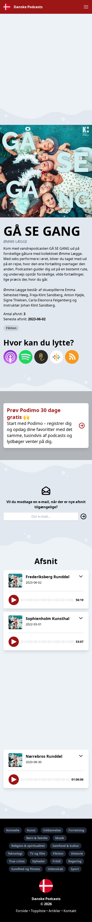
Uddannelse (52, 830)
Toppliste (38, 910)
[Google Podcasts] (56, 357)
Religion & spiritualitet (28, 846)
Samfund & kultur (65, 846)
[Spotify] (25, 357)
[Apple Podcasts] (10, 357)
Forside (22, 910)
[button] (86, 6)
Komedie (12, 830)
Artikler (55, 910)
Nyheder (38, 861)
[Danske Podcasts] (46, 886)
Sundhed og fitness (25, 869)
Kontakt (70, 910)
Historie (77, 853)
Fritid (57, 861)
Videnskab (55, 869)
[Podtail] (41, 357)
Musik (59, 838)
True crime (17, 861)
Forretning (76, 830)
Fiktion (11, 328)
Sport (75, 869)
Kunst (31, 830)
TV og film (37, 853)
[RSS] (72, 357)
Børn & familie (36, 838)
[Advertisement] (46, 60)
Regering (75, 861)
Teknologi (15, 853)
